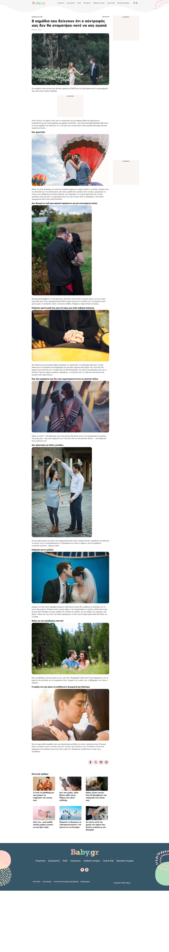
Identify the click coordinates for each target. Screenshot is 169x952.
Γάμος (35, 30)
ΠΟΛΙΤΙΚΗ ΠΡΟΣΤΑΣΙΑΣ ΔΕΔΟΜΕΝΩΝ (66, 881)
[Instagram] (136, 3)
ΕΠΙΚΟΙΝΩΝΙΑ (85, 881)
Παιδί (79, 3)
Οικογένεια (86, 3)
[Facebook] (134, 3)
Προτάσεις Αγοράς (123, 3)
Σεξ (40, 30)
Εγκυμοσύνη (71, 3)
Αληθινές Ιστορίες (98, 3)
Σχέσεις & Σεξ (37, 17)
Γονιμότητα (60, 3)
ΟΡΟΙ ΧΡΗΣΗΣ (47, 881)
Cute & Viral (111, 3)
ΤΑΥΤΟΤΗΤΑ (36, 881)
